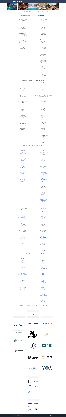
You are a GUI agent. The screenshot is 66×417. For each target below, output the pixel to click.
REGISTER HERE (42, 15)
